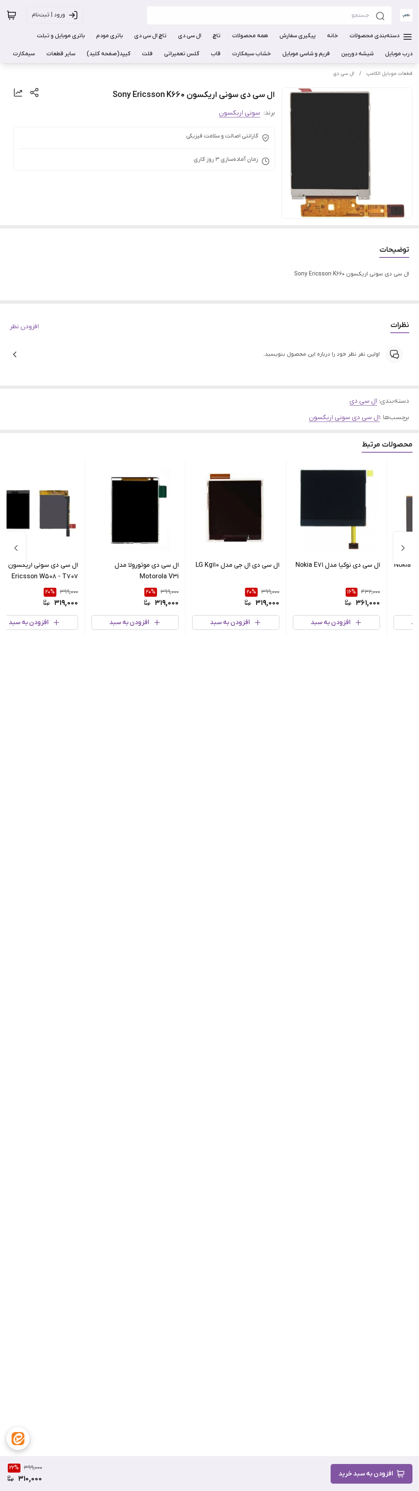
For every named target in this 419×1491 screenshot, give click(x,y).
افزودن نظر (24, 327)
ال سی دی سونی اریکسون (344, 417)
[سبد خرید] (11, 15)
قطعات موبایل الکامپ (389, 73)
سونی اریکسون (239, 113)
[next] (16, 548)
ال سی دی (343, 73)
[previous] (403, 548)
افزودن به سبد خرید (365, 1474)
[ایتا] (18, 1438)
